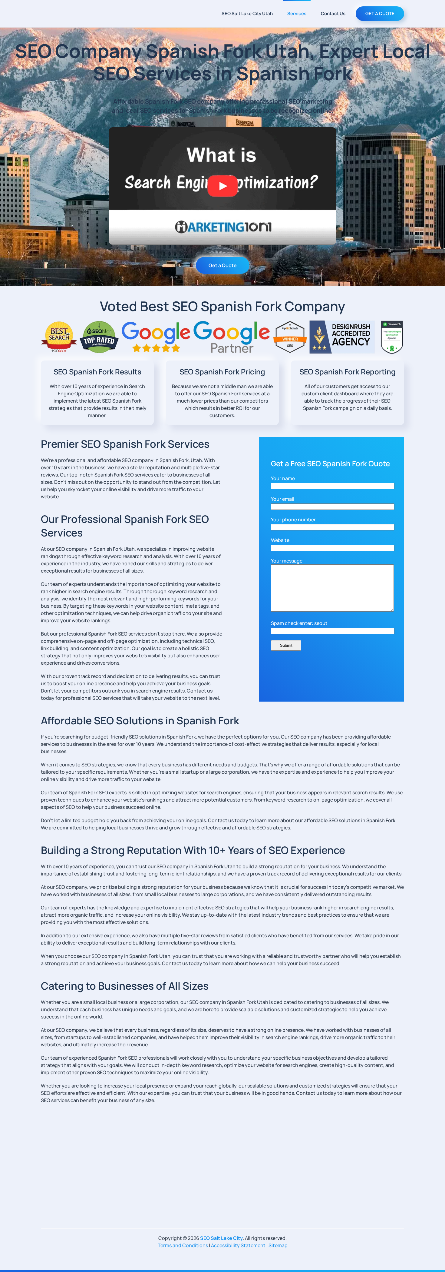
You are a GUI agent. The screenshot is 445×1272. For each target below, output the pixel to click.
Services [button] (296, 13)
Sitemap (278, 1245)
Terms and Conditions (183, 1245)
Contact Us (333, 13)
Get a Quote (223, 265)
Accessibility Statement (238, 1245)
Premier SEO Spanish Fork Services (125, 444)
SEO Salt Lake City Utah (247, 13)
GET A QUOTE (379, 13)
